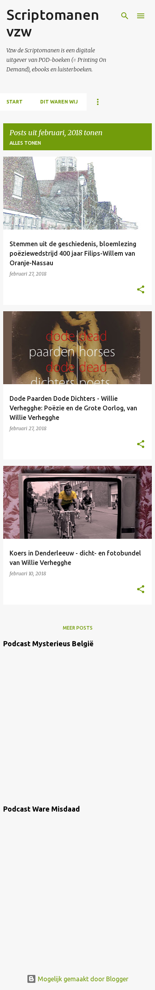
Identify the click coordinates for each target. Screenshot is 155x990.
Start (14, 101)
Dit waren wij (59, 101)
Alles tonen (25, 143)
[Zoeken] (125, 15)
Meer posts (78, 627)
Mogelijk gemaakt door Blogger (82, 978)
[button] (140, 290)
